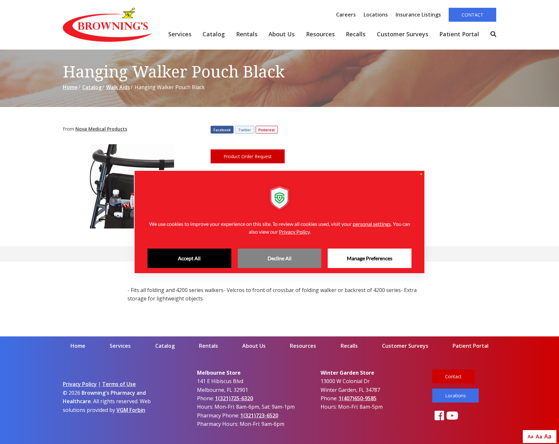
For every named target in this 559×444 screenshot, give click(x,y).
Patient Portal (459, 34)
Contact (472, 15)
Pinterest (266, 129)
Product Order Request (248, 156)
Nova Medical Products (101, 129)
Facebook (222, 129)
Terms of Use (119, 384)
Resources (320, 34)
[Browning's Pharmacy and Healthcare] (107, 25)
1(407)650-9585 (358, 398)
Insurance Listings (418, 14)
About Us (282, 34)
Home (70, 87)
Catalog (214, 34)
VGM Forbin (130, 410)
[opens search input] (490, 34)
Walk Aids (118, 87)
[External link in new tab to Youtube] (452, 416)
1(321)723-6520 (259, 415)
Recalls (356, 34)
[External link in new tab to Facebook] (439, 416)
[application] (279, 222)
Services (180, 34)
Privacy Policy (80, 384)
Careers (346, 14)
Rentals (247, 34)
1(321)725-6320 (234, 398)
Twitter (244, 129)
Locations (376, 14)
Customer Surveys (402, 34)
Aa (530, 436)
